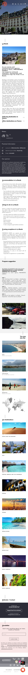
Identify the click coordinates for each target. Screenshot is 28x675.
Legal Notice (7, 671)
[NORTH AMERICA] (14, 561)
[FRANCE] (14, 504)
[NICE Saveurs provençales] (14, 346)
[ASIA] (14, 447)
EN (21, 4)
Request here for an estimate (14, 610)
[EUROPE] (14, 485)
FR (23, 4)
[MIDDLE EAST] (14, 542)
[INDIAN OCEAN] (14, 523)
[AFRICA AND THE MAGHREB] (14, 428)
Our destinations (7, 420)
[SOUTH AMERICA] (14, 580)
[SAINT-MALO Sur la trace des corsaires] (14, 365)
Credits (16, 671)
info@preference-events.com (14, 614)
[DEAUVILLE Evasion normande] (14, 384)
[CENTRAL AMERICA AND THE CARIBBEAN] (14, 466)
